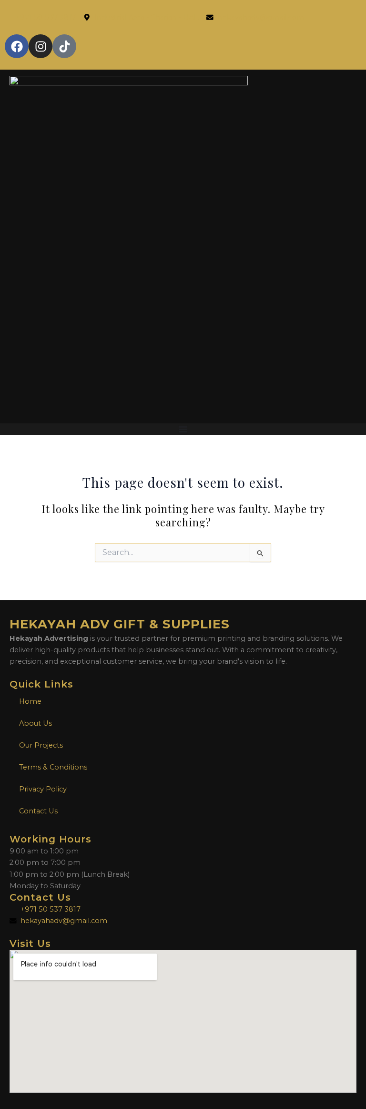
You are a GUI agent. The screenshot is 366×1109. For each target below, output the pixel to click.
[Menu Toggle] (183, 429)
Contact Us (38, 811)
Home (30, 701)
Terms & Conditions (53, 767)
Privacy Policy (43, 789)
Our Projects (41, 745)
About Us (35, 723)
